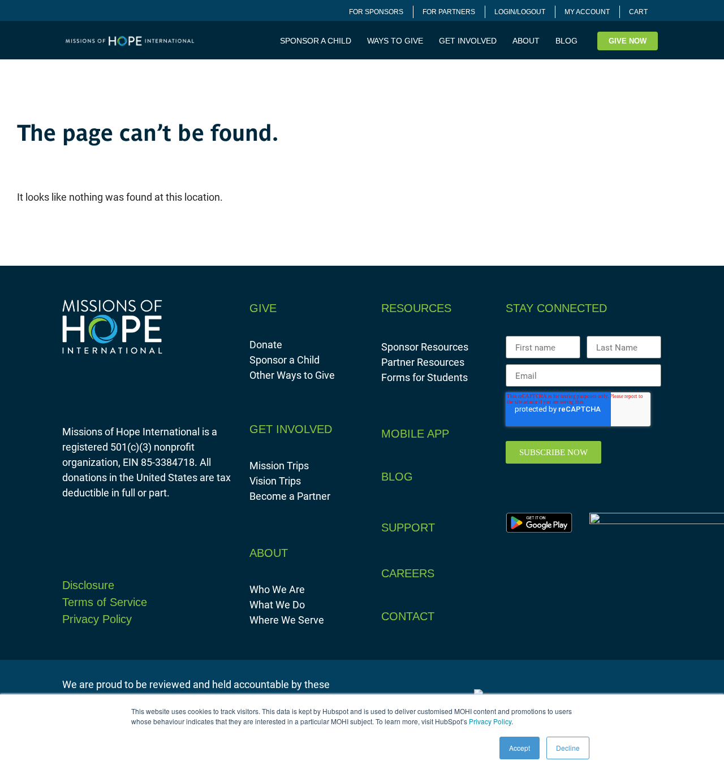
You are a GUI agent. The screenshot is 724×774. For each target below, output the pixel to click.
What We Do (277, 604)
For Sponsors (376, 12)
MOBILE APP (415, 433)
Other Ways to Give (292, 375)
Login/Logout (519, 12)
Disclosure (88, 585)
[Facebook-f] (517, 615)
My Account (587, 12)
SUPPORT (408, 527)
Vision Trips (275, 480)
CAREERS (407, 573)
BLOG (566, 40)
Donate (265, 344)
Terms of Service (104, 602)
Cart (638, 12)
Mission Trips (279, 465)
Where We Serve (286, 619)
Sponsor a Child (284, 359)
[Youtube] (585, 615)
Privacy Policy (490, 721)
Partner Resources (422, 362)
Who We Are (277, 589)
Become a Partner (289, 496)
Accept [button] (519, 748)
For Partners (449, 12)
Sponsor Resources (424, 346)
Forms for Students (424, 377)
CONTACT (407, 616)
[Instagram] (539, 615)
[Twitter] (562, 615)
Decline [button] (568, 748)
